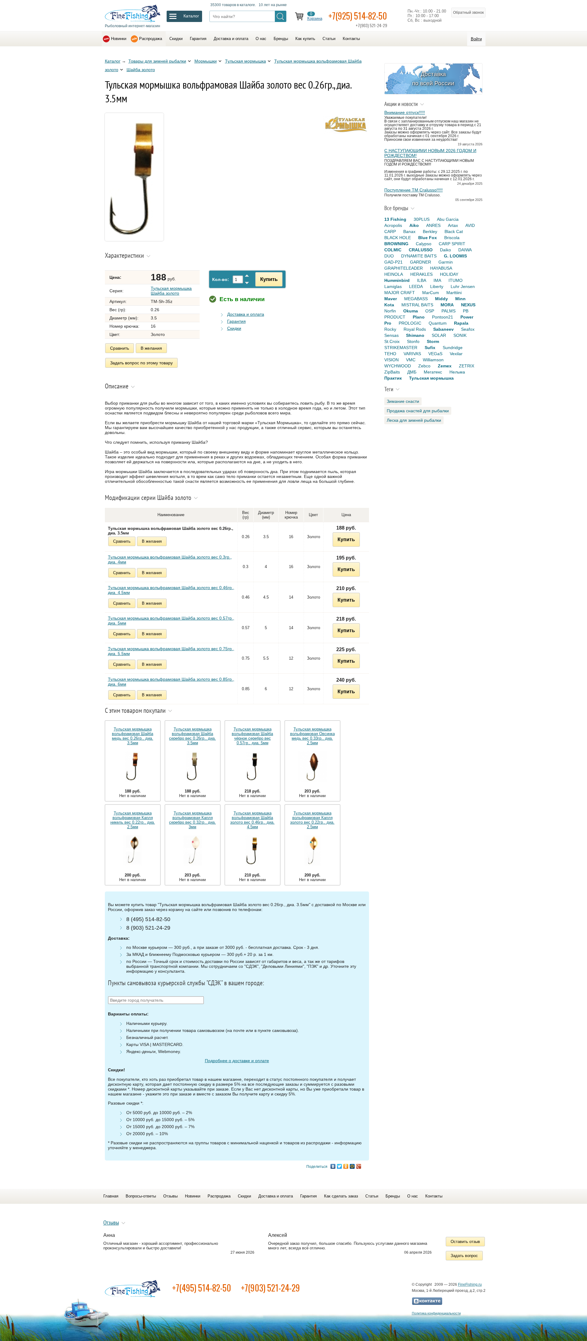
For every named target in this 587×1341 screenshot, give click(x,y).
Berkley (430, 231)
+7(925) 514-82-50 (357, 15)
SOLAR (439, 335)
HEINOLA (393, 274)
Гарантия (198, 38)
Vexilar (456, 353)
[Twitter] (339, 1166)
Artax (453, 225)
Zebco (424, 365)
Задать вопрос (464, 1255)
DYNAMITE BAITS (419, 255)
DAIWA (465, 249)
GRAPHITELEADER (403, 268)
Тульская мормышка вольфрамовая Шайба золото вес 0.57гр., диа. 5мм (171, 620)
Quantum (438, 323)
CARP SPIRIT (452, 243)
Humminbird (397, 280)
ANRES (433, 225)
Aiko (414, 225)
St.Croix (392, 341)
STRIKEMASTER (400, 347)
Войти (476, 39)
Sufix (430, 347)
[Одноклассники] (346, 1166)
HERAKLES (421, 274)
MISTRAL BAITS (417, 304)
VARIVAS (412, 353)
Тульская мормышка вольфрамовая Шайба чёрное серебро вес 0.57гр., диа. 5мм (252, 736)
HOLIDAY (449, 274)
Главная (110, 1196)
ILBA (421, 280)
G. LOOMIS (455, 255)
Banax (409, 231)
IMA (437, 280)
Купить (269, 279)
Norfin (390, 310)
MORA (447, 304)
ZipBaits (392, 372)
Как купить (305, 38)
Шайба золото (141, 69)
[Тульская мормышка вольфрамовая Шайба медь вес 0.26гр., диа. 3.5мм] (132, 767)
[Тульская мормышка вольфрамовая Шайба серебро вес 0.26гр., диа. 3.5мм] (192, 767)
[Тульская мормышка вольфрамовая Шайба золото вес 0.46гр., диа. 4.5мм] (252, 851)
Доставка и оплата (231, 38)
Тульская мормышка (245, 61)
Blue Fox (427, 237)
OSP (429, 310)
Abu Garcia (448, 219)
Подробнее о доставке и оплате (237, 1060)
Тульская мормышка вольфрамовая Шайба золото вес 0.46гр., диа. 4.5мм (171, 590)
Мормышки (205, 61)
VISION (391, 359)
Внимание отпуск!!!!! (404, 112)
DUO (389, 255)
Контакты (351, 38)
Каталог (112, 61)
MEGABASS (416, 298)
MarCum (430, 292)
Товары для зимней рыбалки (157, 61)
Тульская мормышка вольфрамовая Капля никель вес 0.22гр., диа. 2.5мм (132, 820)
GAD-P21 (393, 262)
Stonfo (413, 341)
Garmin (445, 262)
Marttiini (454, 292)
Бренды (281, 38)
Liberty (436, 286)
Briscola (452, 237)
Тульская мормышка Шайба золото (171, 291)
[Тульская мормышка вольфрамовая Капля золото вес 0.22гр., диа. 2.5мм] (312, 851)
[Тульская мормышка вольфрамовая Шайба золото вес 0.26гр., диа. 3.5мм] (134, 239)
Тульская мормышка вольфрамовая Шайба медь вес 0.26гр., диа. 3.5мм (132, 736)
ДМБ (411, 372)
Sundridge (453, 347)
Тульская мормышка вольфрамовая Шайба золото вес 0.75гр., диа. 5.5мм (171, 651)
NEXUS (468, 304)
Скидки (176, 38)
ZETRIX (466, 365)
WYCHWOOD (397, 365)
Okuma (410, 310)
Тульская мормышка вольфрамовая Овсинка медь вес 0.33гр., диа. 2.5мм (312, 736)
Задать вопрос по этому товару (141, 362)
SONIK (460, 335)
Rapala (461, 323)
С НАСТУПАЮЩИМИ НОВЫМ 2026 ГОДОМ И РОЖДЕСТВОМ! (430, 153)
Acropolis (393, 225)
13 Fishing (395, 219)
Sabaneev (443, 329)
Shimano (415, 335)
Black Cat (454, 231)
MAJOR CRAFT (399, 292)
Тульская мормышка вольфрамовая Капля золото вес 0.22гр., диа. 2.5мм (312, 820)
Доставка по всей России (433, 78)
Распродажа (150, 38)
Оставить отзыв (465, 1241)
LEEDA (416, 286)
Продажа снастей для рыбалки (418, 410)
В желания (151, 348)
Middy (441, 298)
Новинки (118, 38)
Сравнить (119, 348)
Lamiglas (393, 286)
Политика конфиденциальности (436, 1313)
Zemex (445, 365)
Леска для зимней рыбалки (414, 420)
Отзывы (170, 1196)
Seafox (467, 329)
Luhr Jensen (463, 286)
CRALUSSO (421, 249)
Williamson (433, 359)
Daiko (445, 249)
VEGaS (435, 353)
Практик (393, 378)
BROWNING (396, 243)
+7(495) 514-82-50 (201, 1287)
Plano (419, 317)
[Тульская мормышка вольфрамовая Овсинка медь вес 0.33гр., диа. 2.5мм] (312, 767)
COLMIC (392, 249)
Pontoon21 (442, 317)
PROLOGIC (410, 323)
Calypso (423, 243)
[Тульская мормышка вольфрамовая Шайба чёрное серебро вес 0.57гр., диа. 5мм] (252, 767)
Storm (433, 341)
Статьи (329, 38)
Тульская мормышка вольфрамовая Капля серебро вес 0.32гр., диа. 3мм (192, 820)
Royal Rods (415, 329)
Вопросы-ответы (141, 1196)
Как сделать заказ (341, 1196)
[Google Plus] (359, 1166)
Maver (390, 298)
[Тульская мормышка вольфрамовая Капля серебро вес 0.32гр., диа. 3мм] (192, 851)
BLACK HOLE (397, 237)
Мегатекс (433, 372)
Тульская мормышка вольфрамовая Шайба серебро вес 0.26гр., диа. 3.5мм (192, 736)
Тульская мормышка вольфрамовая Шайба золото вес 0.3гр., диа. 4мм (170, 559)
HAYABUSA (441, 268)
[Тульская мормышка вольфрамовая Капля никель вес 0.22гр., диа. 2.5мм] (132, 851)
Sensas (391, 335)
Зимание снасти (403, 401)
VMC (410, 359)
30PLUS (422, 219)
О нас (261, 38)
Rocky (390, 329)
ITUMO (456, 280)
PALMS (448, 310)
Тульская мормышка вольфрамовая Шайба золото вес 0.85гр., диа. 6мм (171, 682)
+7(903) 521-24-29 (270, 1287)
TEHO (390, 353)
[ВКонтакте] (333, 1166)
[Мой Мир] (352, 1166)
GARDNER (420, 262)
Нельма (457, 372)
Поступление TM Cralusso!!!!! (413, 190)
